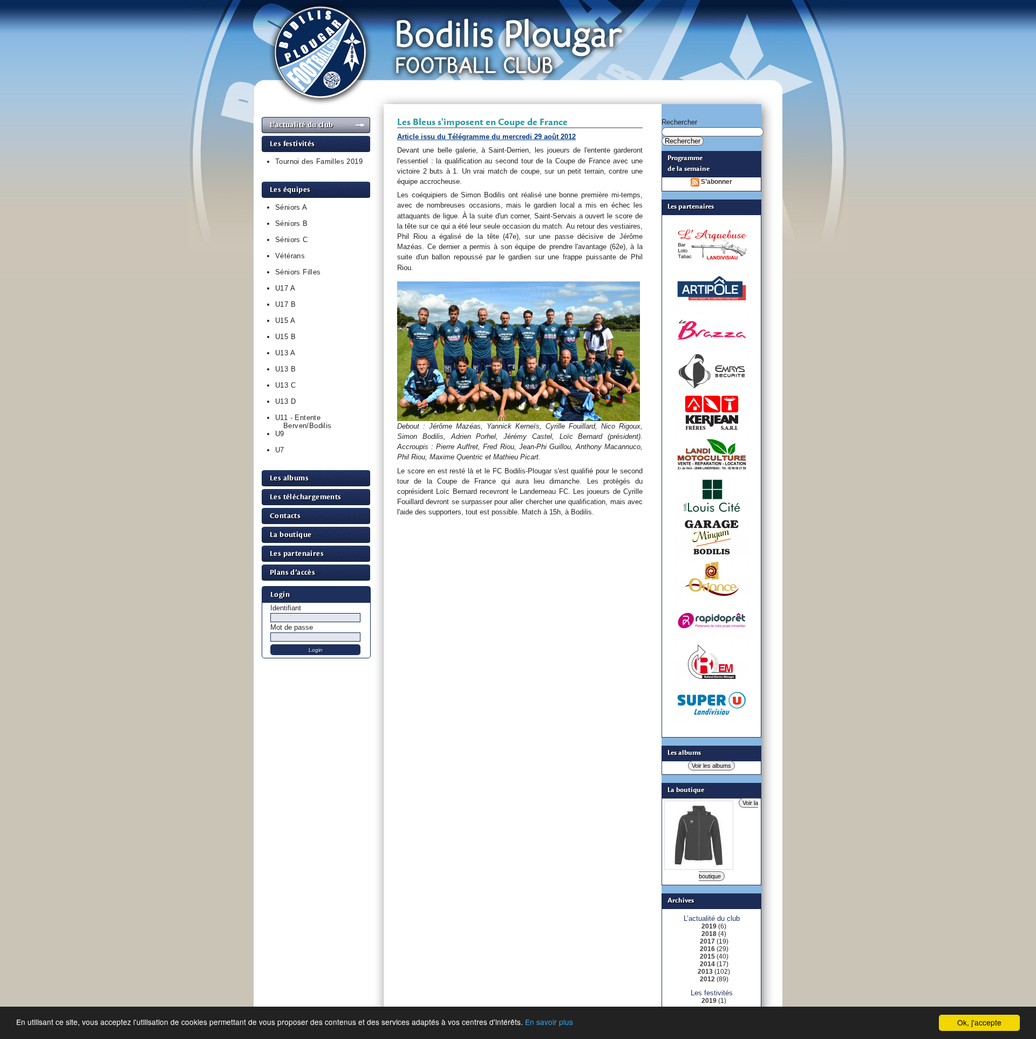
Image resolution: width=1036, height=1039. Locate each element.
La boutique (290, 534)
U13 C (285, 385)
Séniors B (291, 223)
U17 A (285, 288)
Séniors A (291, 207)
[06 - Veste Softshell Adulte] (698, 865)
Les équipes (290, 189)
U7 (279, 450)
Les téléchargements (306, 497)
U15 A (285, 320)
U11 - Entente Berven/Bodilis (303, 422)
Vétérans (290, 256)
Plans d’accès (292, 572)
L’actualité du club (301, 125)
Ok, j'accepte (979, 1022)
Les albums (289, 478)
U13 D (285, 401)
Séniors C (291, 240)
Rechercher (679, 122)
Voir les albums (711, 765)
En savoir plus (549, 1021)
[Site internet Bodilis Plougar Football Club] (518, 115)
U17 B (285, 304)
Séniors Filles (298, 272)
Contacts (285, 516)
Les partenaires (297, 553)
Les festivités (292, 144)
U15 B (285, 337)
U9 (279, 434)
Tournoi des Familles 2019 (319, 161)
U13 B (285, 369)
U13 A (285, 353)
